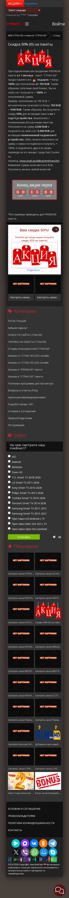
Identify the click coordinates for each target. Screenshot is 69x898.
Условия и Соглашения (22, 411)
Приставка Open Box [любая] (29, 529)
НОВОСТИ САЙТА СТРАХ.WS (25, 335)
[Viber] (25, 852)
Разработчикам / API (20, 404)
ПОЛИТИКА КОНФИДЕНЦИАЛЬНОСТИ (31, 823)
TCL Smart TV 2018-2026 (26, 477)
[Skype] (53, 852)
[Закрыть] (55, 229)
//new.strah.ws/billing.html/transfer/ (39, 160)
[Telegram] (52, 843)
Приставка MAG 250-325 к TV (29, 524)
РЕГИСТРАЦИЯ (17, 321)
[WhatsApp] (34, 852)
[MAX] (25, 843)
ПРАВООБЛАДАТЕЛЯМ (21, 816)
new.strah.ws (15, 24)
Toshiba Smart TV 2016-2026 (28, 498)
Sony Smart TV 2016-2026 (27, 487)
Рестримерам (16, 425)
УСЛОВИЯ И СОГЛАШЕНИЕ (24, 808)
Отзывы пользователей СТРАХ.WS (29, 348)
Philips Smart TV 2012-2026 (27, 493)
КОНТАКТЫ (15, 830)
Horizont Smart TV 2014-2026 (29, 503)
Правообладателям (20, 418)
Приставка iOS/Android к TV (28, 518)
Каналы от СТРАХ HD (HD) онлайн (28, 355)
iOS (14, 456)
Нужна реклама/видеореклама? (27, 397)
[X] (16, 852)
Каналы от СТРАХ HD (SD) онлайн (28, 362)
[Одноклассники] (43, 843)
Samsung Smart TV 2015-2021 (29, 513)
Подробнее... (31, 3)
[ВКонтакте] (34, 843)
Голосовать (23, 536)
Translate (32, 15)
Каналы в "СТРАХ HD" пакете (25, 376)
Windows (17, 467)
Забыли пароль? (17, 328)
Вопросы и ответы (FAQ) (23, 390)
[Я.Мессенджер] (16, 843)
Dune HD (17, 472)
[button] (59, 890)
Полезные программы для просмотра (30, 383)
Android (16, 462)
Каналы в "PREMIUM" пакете (25, 369)
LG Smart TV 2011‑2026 (25, 482)
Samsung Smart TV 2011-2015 (29, 508)
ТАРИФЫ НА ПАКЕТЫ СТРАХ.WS (27, 341)
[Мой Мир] (43, 852)
